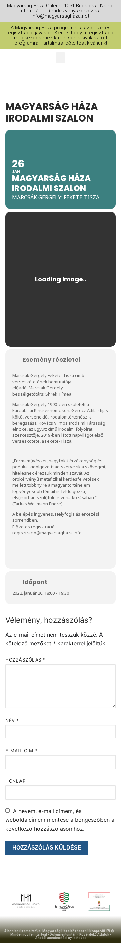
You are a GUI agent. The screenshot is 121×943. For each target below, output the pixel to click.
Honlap (15, 781)
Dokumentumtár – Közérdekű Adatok (79, 934)
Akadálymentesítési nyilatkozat (60, 938)
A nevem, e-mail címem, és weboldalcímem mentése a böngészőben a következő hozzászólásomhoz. (59, 820)
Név (12, 720)
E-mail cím (21, 750)
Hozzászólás (25, 660)
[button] (60, 57)
